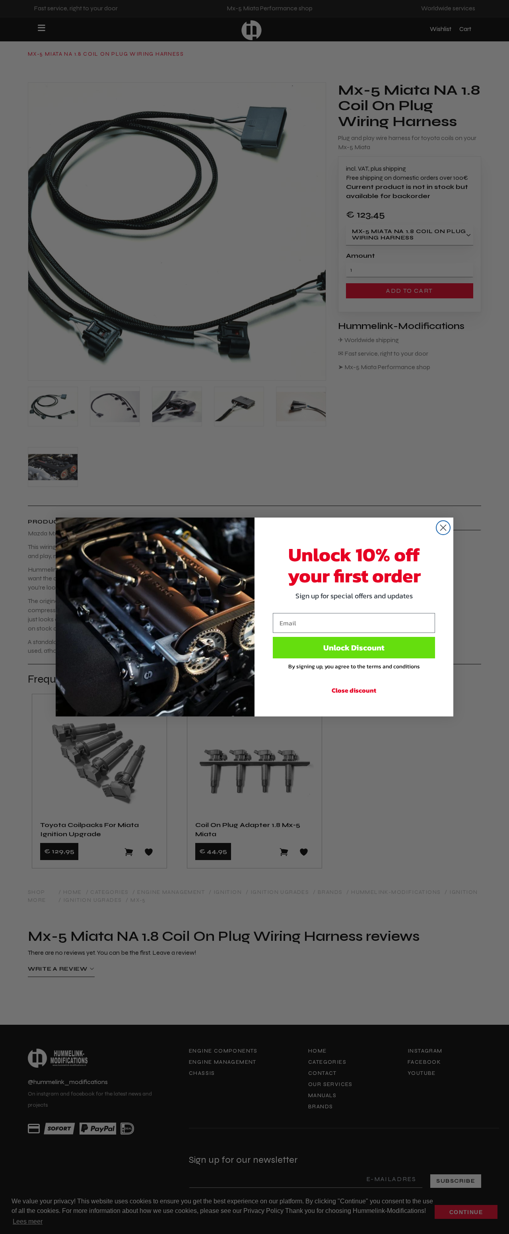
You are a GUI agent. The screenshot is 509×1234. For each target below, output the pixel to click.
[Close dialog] (443, 528)
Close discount (354, 690)
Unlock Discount (354, 648)
